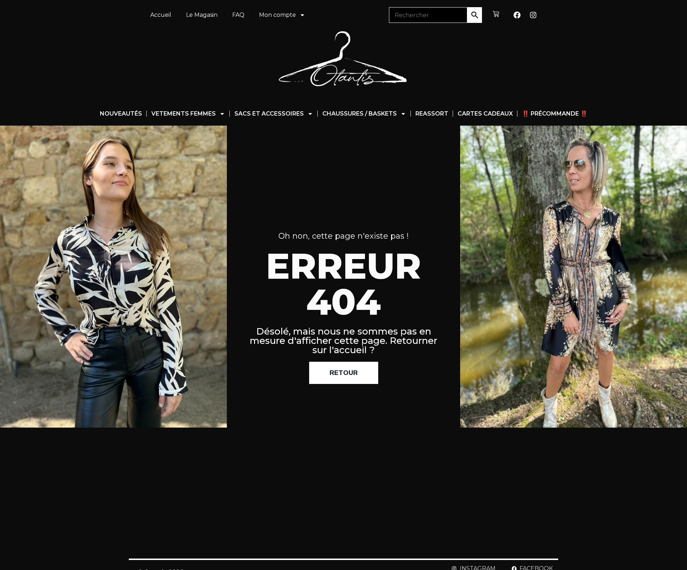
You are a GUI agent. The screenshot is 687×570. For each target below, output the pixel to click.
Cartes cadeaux (485, 113)
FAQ (238, 14)
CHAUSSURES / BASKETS (359, 113)
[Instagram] (533, 15)
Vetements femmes (183, 113)
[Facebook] (517, 15)
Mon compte (277, 14)
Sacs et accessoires (269, 113)
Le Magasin (202, 14)
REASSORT (431, 113)
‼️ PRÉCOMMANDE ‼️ (555, 113)
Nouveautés (121, 113)
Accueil (160, 14)
